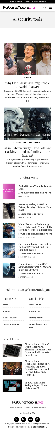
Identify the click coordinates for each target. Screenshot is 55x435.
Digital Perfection (39, 427)
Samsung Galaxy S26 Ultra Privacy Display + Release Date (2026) (35, 207)
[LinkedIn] (23, 419)
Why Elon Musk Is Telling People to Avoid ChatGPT (27, 85)
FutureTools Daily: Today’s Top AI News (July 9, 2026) (36, 385)
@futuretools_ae (37, 289)
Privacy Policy (35, 318)
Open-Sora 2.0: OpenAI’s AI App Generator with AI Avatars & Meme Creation (34, 267)
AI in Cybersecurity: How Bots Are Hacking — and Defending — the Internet (27, 151)
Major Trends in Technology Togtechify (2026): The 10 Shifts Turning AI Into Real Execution (35, 227)
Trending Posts (43, 193)
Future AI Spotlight (32, 143)
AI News (27, 78)
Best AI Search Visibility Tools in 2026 (35, 187)
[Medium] (30, 419)
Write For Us (35, 304)
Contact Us (34, 311)
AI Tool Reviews (26, 193)
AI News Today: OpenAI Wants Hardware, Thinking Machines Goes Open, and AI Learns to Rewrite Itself (38, 349)
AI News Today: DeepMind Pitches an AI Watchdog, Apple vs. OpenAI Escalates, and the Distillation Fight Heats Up (37, 368)
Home (5, 304)
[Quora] (37, 419)
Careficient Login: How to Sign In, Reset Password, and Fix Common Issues (34, 247)
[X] (16, 419)
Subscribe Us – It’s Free (38, 326)
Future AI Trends (26, 234)
